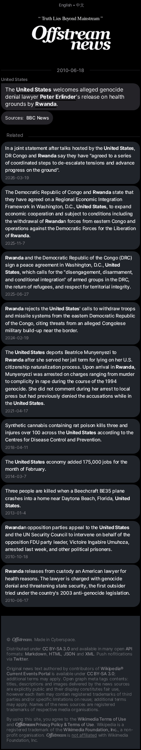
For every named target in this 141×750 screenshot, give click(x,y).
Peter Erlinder (58, 96)
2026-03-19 (17, 177)
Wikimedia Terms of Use (102, 719)
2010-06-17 (16, 600)
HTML (55, 653)
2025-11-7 (15, 243)
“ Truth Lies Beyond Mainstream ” (70, 18)
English (65, 5)
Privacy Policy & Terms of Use (54, 724)
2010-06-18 (70, 70)
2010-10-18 (16, 556)
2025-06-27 (17, 294)
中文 (80, 5)
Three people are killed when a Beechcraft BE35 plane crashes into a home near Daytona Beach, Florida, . (67, 498)
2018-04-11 (16, 447)
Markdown (36, 653)
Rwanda (45, 103)
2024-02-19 (17, 337)
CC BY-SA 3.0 (56, 648)
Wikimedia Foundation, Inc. (90, 729)
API (129, 648)
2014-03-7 (15, 476)
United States (14, 79)
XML (89, 653)
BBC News (37, 118)
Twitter (20, 659)
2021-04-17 (16, 410)
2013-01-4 (15, 512)
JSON (69, 653)
